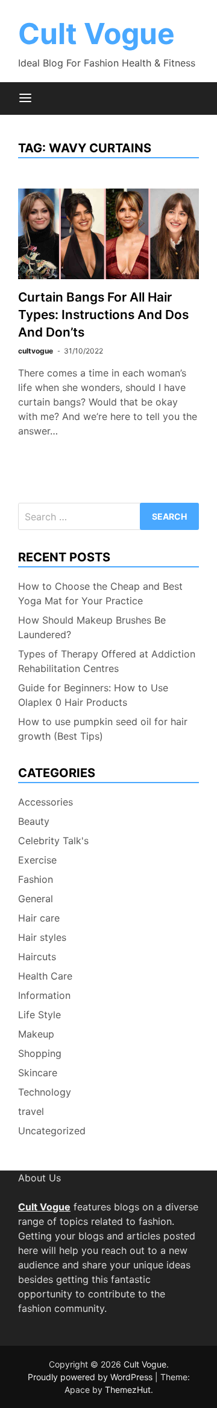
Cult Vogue (96, 33)
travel (31, 1111)
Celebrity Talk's (53, 841)
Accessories (45, 802)
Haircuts (37, 957)
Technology (44, 1092)
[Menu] (25, 98)
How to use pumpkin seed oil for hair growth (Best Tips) (102, 728)
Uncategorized (52, 1131)
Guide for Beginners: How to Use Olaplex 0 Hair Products (93, 695)
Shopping (39, 1053)
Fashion (35, 879)
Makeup (36, 1034)
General (35, 899)
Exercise (37, 860)
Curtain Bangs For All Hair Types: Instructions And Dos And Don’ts (103, 314)
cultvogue (35, 350)
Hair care (39, 918)
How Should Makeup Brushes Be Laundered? (92, 627)
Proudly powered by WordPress (91, 1377)
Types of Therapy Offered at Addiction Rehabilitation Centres (106, 661)
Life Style (39, 1015)
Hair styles (42, 937)
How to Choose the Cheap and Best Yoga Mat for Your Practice (100, 593)
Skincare (37, 1073)
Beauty (33, 821)
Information (44, 995)
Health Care (45, 976)
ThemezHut (128, 1389)
